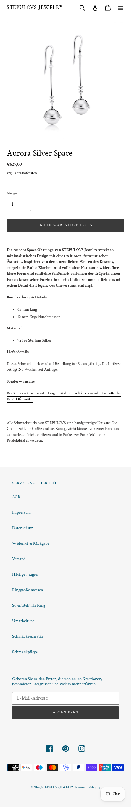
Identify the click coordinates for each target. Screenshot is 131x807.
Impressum (21, 512)
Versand (19, 559)
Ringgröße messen (27, 590)
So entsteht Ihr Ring (28, 605)
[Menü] (120, 7)
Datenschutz (22, 528)
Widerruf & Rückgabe (30, 543)
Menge (12, 193)
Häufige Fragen (25, 574)
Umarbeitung (23, 621)
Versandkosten (25, 173)
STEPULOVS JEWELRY (35, 7)
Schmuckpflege (25, 652)
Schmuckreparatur (27, 636)
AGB (16, 497)
